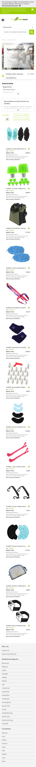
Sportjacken (6, 695)
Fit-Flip (4, 709)
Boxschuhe (5, 663)
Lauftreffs (5, 724)
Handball (5, 674)
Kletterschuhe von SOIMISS (21, 119)
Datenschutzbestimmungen (10, 5)
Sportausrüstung (7, 720)
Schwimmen (6, 688)
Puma (4, 747)
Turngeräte (5, 699)
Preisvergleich (6, 702)
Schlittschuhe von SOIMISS (21, 115)
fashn (4, 761)
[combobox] (18, 27)
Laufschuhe (5, 692)
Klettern (4, 681)
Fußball (4, 677)
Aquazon (5, 733)
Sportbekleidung (7, 713)
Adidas (4, 740)
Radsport (5, 667)
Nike (3, 751)
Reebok (4, 754)
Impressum (5, 650)
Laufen (4, 670)
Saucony (4, 743)
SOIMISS (11, 151)
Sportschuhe (12, 40)
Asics (3, 736)
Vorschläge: (5, 115)
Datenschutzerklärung (9, 654)
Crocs (3, 758)
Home (4, 40)
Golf (3, 684)
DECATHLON (6, 716)
